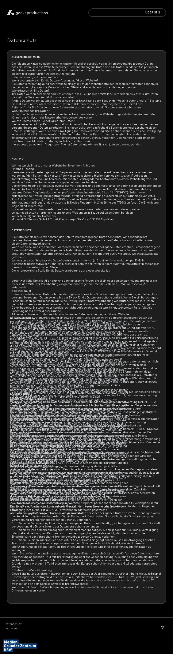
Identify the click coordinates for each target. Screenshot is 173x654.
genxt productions (32, 12)
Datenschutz (13, 624)
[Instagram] (163, 628)
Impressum (12, 628)
